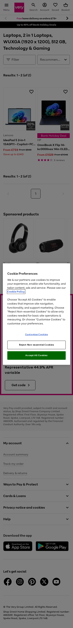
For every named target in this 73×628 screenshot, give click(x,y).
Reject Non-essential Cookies (36, 344)
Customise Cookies (36, 334)
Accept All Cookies (36, 355)
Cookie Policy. (16, 292)
